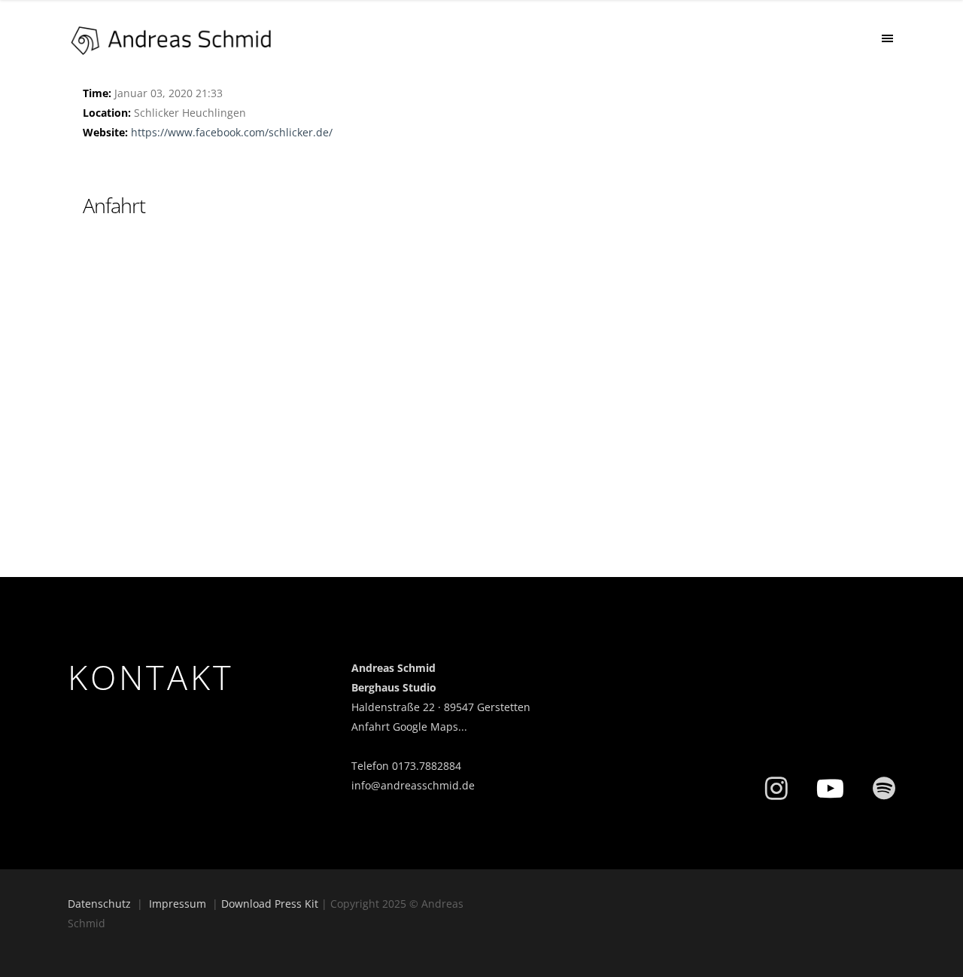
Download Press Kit (269, 903)
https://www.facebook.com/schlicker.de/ (232, 132)
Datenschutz (99, 903)
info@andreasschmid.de (413, 785)
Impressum (177, 903)
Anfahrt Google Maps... (409, 726)
